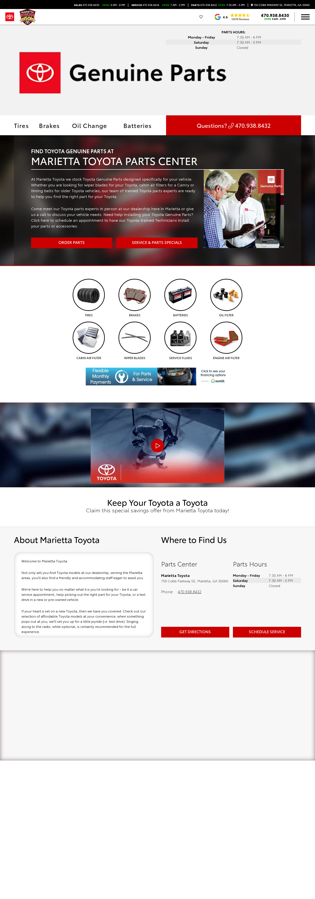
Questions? (234, 125)
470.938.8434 (145, 5)
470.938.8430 (86, 5)
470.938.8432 (204, 5)
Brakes (49, 125)
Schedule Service (267, 631)
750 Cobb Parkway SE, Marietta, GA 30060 (281, 5)
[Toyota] (9, 16)
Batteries (137, 125)
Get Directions (195, 631)
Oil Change (89, 125)
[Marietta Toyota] (28, 17)
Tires (21, 125)
